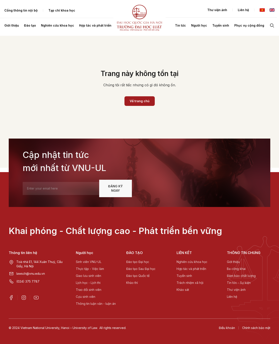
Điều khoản (227, 328)
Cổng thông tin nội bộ (21, 10)
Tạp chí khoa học (61, 10)
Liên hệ (243, 10)
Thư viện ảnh (217, 10)
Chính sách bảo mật (256, 328)
